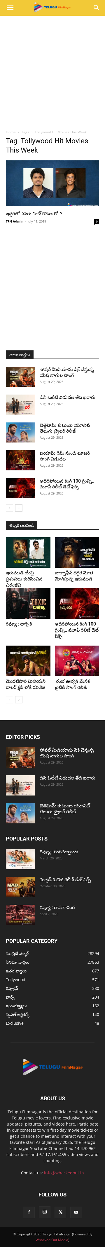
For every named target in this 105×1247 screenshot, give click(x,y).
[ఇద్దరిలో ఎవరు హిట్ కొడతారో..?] (52, 183)
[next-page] (18, 508)
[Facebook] (29, 1212)
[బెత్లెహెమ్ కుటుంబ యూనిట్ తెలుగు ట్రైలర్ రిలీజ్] (20, 432)
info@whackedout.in (64, 1173)
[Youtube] (76, 1212)
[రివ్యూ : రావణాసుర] (20, 915)
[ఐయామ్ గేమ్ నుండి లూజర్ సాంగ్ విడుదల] (20, 460)
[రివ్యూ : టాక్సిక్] (28, 603)
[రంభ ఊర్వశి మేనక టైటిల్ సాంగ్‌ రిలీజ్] (77, 661)
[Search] (97, 8)
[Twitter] (60, 1212)
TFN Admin (14, 221)
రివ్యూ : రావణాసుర (57, 907)
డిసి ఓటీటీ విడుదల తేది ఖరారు (67, 397)
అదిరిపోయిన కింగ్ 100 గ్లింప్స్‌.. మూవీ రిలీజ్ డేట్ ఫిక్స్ (67, 484)
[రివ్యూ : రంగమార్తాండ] (20, 859)
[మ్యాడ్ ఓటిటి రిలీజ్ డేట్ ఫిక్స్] (20, 887)
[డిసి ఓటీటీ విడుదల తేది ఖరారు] (20, 405)
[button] (10, 8)
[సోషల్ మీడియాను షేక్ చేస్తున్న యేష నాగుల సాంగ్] (20, 377)
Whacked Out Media (52, 1239)
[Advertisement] (52, 71)
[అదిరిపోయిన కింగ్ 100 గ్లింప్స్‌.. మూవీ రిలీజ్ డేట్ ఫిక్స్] (20, 488)
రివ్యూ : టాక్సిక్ (19, 624)
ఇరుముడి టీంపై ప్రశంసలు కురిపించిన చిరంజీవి (24, 579)
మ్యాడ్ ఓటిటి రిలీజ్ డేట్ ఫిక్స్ (66, 879)
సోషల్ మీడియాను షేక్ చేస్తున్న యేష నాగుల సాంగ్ (67, 372)
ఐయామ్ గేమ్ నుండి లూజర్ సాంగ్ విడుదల (65, 456)
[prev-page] (9, 508)
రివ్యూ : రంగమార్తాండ (59, 851)
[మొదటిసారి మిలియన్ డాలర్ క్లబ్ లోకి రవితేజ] (28, 661)
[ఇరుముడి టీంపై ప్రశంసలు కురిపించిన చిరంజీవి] (28, 552)
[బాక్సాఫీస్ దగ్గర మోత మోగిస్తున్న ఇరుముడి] (77, 552)
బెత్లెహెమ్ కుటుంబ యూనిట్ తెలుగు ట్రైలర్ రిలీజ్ (65, 428)
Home (11, 132)
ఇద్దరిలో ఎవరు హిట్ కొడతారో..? (34, 213)
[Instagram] (44, 1212)
